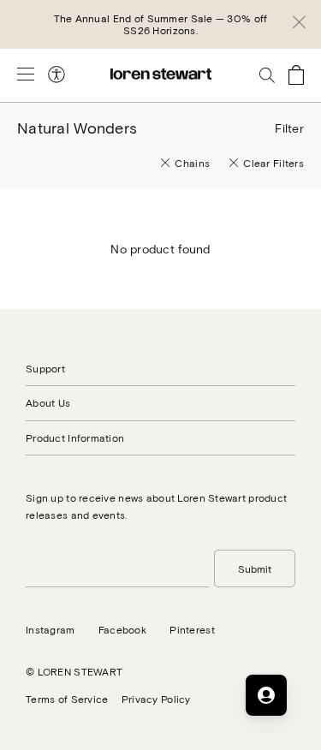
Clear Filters (273, 163)
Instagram (50, 629)
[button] (299, 24)
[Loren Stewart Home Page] (160, 74)
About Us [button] (48, 402)
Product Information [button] (75, 437)
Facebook (122, 629)
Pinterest (192, 629)
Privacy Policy (156, 699)
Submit (254, 568)
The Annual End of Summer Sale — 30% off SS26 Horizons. (161, 24)
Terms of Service (67, 699)
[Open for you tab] (266, 695)
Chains (192, 163)
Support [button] (45, 368)
